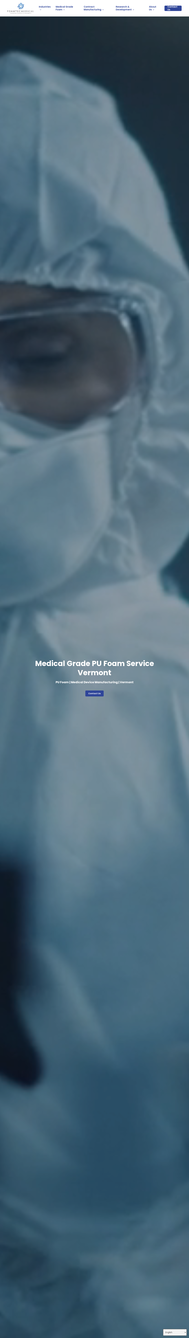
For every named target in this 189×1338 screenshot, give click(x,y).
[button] (94, 693)
